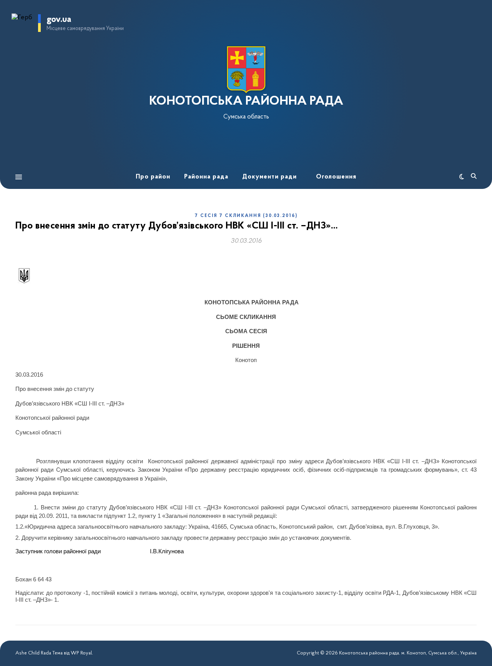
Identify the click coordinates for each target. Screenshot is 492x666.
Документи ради (269, 177)
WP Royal (81, 653)
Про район (153, 177)
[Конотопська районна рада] (246, 69)
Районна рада (206, 177)
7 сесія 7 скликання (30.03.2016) (246, 216)
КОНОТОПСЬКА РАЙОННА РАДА (246, 101)
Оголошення (336, 177)
